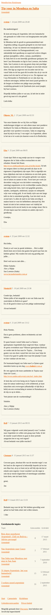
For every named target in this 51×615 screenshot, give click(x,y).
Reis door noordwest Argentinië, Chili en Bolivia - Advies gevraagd (14, 536)
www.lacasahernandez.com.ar (15, 274)
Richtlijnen (23, 598)
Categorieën (12, 598)
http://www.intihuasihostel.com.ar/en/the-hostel (22, 166)
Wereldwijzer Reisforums (11, 2)
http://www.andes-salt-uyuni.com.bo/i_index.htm (23, 376)
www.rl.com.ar (33, 366)
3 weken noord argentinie (12, 582)
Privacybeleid (26, 603)
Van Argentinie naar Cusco (13, 549)
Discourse (24, 609)
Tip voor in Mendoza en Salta (20, 8)
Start (3, 598)
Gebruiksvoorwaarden (10, 603)
